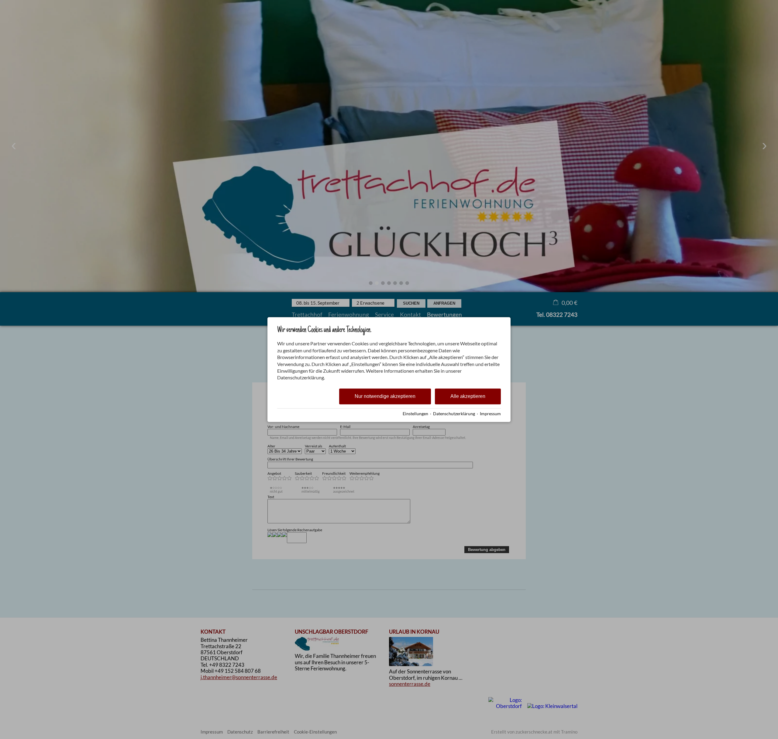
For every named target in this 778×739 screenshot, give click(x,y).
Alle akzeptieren (467, 396)
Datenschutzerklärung (454, 413)
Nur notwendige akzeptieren (385, 396)
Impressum (490, 413)
